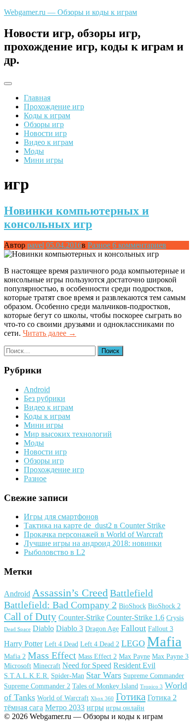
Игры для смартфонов (61, 516)
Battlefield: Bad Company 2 (60, 604)
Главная (37, 97)
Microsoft (17, 666)
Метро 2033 (65, 707)
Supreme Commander (153, 676)
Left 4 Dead (61, 644)
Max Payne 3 (170, 656)
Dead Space (17, 629)
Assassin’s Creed (70, 593)
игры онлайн (125, 708)
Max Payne (134, 656)
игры (95, 707)
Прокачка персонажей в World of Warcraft (93, 534)
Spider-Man (67, 676)
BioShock (132, 606)
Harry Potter (23, 643)
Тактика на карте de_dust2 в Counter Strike (94, 525)
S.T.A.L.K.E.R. (26, 676)
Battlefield (131, 593)
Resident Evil (134, 665)
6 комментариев (139, 245)
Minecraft (46, 666)
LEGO (133, 643)
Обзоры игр (44, 124)
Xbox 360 (102, 698)
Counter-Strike (81, 617)
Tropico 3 (151, 686)
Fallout (133, 628)
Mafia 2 (15, 656)
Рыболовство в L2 (54, 552)
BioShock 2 (164, 606)
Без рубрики (44, 398)
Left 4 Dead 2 (99, 644)
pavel (35, 245)
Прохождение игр (54, 106)
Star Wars (103, 675)
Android (37, 389)
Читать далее (49, 333)
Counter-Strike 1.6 (135, 617)
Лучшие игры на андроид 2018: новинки (93, 543)
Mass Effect (52, 655)
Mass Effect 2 (97, 656)
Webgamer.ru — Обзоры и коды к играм (70, 12)
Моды (34, 151)
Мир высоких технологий (68, 434)
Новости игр (45, 133)
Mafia (164, 641)
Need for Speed (86, 665)
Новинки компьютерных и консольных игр (76, 217)
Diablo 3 (69, 628)
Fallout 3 (160, 629)
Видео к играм (48, 142)
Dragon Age (102, 629)
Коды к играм (47, 115)
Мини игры (43, 160)
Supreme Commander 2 (37, 686)
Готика (130, 697)
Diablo (43, 628)
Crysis (175, 618)
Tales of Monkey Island (105, 686)
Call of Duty (30, 617)
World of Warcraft (63, 698)
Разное (99, 245)
